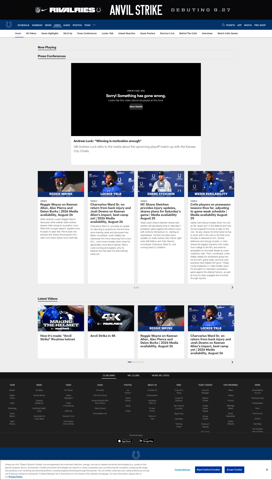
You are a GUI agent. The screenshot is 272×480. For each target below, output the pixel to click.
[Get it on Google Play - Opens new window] (146, 442)
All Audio (100, 390)
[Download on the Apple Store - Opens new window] (124, 441)
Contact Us (152, 390)
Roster (12, 390)
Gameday (179, 419)
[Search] (223, 25)
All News (39, 390)
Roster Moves (39, 395)
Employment (152, 395)
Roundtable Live (100, 413)
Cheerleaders (257, 403)
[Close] (267, 469)
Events (257, 418)
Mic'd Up (68, 411)
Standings (12, 408)
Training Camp (257, 398)
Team (12, 385)
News (39, 385)
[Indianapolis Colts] (136, 455)
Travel (127, 406)
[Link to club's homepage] (9, 25)
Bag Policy (178, 413)
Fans (257, 408)
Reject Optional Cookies (208, 469)
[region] (136, 470)
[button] (136, 106)
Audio (100, 385)
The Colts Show (100, 395)
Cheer (127, 411)
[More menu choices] (94, 25)
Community (257, 413)
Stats (12, 403)
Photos (128, 385)
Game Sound (100, 408)
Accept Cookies (234, 469)
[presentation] (233, 287)
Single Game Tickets (205, 408)
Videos (231, 395)
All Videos (68, 390)
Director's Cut (68, 416)
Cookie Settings (182, 469)
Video (68, 385)
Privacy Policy (16, 476)
